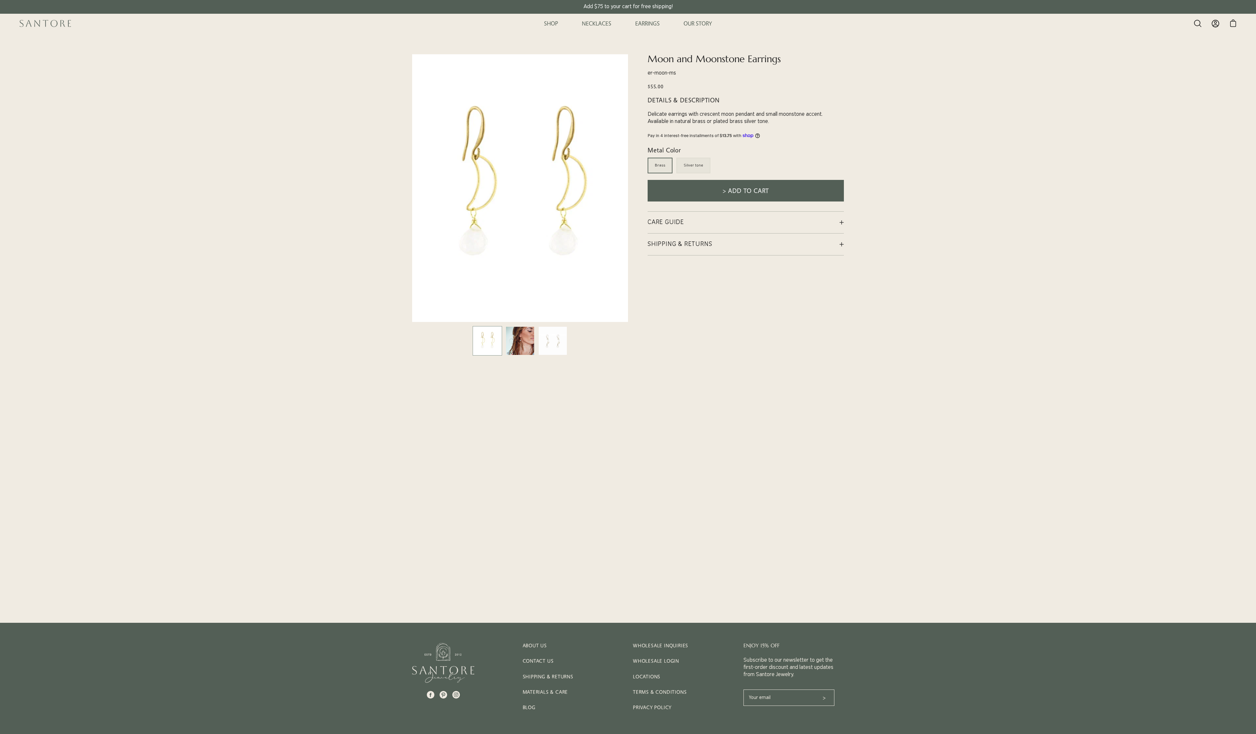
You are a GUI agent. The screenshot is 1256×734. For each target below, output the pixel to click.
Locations (646, 676)
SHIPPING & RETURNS (680, 244)
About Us (535, 645)
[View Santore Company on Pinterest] (443, 694)
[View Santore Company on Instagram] (456, 694)
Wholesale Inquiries (660, 645)
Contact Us (538, 661)
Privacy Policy (652, 707)
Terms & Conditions (660, 692)
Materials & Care (545, 692)
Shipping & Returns (548, 676)
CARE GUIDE (666, 222)
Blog (529, 707)
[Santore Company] (46, 23)
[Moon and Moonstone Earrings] (487, 341)
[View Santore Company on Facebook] (430, 694)
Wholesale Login (656, 661)
